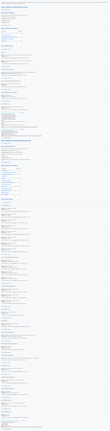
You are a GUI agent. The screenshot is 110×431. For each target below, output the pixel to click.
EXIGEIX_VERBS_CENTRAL (6, 35)
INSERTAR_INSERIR (5, 192)
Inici (4, 9)
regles (32, 2)
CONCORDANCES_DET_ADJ (6, 190)
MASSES (3, 178)
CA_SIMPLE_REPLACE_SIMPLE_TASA (8, 182)
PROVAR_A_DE (4, 41)
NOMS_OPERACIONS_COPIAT (7, 188)
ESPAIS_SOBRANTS (5, 194)
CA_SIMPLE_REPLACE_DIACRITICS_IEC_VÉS (9, 37)
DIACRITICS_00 (4, 176)
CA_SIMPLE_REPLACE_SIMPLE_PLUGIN (8, 172)
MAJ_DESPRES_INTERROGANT (7, 174)
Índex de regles (7, 9)
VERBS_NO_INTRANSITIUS (6, 184)
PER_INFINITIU (4, 170)
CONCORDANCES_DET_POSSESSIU (8, 39)
